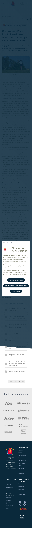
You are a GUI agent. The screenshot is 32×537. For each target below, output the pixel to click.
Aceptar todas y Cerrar (16, 280)
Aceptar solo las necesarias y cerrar (16, 286)
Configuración (16, 291)
